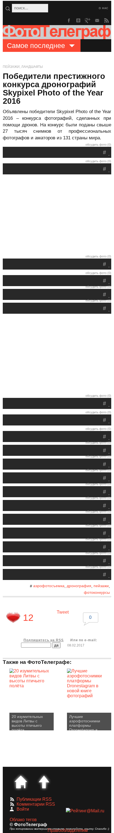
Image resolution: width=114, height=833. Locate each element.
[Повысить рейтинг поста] (13, 617)
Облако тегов (23, 819)
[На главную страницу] (21, 782)
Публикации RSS (34, 799)
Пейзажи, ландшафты (23, 67)
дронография (79, 586)
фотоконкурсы (97, 592)
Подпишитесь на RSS (44, 640)
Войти (23, 809)
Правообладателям (68, 830)
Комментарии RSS (36, 804)
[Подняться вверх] (44, 782)
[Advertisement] (57, 215)
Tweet (63, 612)
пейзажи (101, 586)
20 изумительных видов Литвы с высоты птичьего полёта (27, 722)
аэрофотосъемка (48, 586)
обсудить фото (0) (98, 144)
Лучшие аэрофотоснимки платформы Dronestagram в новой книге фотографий (84, 722)
